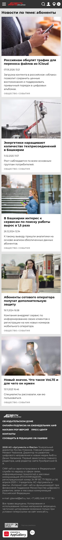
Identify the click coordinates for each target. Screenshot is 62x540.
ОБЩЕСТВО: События (17, 93)
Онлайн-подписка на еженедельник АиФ (29, 425)
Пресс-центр (39, 429)
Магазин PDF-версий (15, 429)
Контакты (8, 434)
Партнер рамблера (28, 525)
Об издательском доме (17, 421)
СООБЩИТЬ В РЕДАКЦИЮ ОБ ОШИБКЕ (24, 438)
